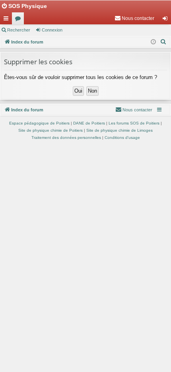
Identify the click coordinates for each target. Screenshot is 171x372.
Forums (19, 20)
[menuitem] (134, 18)
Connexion (52, 30)
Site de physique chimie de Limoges (119, 130)
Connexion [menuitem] (166, 20)
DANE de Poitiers (89, 123)
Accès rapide (7, 20)
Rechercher (18, 30)
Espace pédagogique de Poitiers (39, 123)
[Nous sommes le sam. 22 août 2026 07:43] (153, 42)
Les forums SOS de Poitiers (134, 123)
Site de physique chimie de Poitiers (50, 130)
